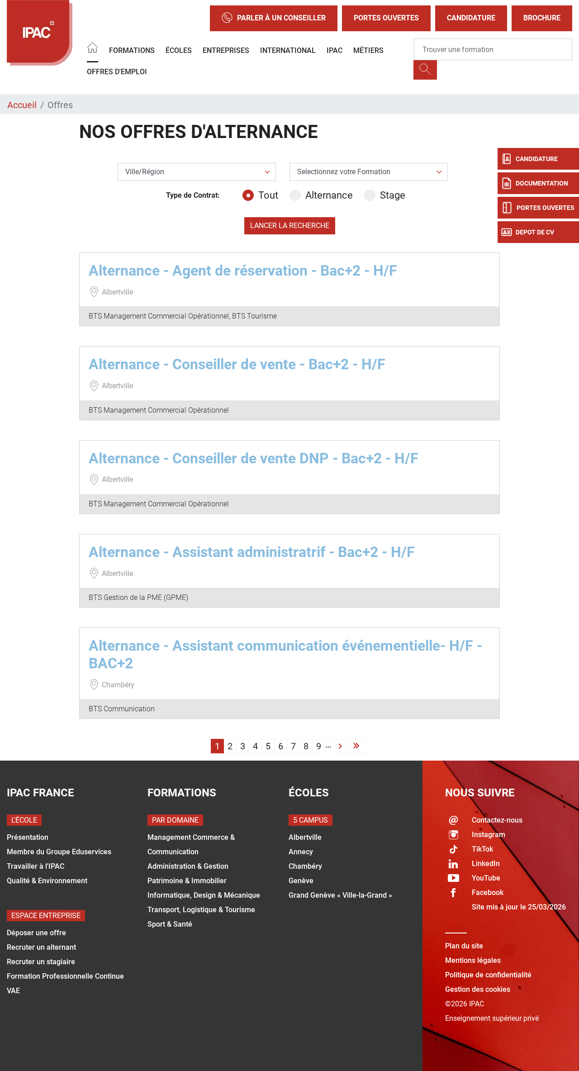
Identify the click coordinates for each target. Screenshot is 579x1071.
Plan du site (464, 946)
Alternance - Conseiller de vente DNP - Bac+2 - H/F (253, 458)
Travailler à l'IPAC (35, 866)
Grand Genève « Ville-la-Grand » (340, 895)
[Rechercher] (425, 70)
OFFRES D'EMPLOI (117, 71)
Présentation (27, 837)
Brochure (541, 18)
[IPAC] (39, 33)
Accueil (22, 105)
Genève (301, 880)
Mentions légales (473, 960)
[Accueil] (92, 49)
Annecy (301, 851)
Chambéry (305, 866)
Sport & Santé (169, 924)
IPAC (334, 50)
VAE (13, 990)
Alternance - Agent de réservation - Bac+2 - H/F (243, 270)
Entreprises (226, 50)
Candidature (471, 18)
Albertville (305, 837)
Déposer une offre (36, 932)
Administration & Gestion (187, 866)
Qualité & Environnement (47, 880)
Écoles (179, 50)
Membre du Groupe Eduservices (59, 851)
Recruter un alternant (41, 947)
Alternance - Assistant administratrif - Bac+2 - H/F (252, 552)
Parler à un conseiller (281, 18)
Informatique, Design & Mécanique (203, 895)
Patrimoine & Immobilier (187, 880)
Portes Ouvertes (386, 18)
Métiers (368, 50)
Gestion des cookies (477, 989)
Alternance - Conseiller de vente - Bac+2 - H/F (237, 364)
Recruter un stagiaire (41, 961)
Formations (132, 50)
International (288, 50)
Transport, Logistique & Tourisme (201, 909)
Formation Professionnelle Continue (65, 976)
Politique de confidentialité (488, 975)
